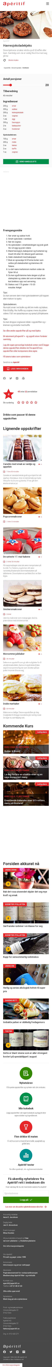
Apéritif (16, 362)
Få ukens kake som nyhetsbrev (17, 356)
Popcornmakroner (12, 516)
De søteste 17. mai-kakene (16, 556)
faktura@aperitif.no (11, 1329)
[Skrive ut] (23, 378)
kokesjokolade (17, 112)
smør (14, 106)
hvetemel (16, 129)
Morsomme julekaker (14, 653)
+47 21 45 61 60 (15, 1286)
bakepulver (16, 126)
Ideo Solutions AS (17, 1359)
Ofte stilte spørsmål (11, 1291)
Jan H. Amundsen (10, 1225)
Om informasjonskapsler (13, 1246)
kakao (14, 145)
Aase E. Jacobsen (10, 1217)
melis (14, 142)
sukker (14, 109)
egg (13, 119)
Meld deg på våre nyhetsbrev (15, 1299)
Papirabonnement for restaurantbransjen (20, 1273)
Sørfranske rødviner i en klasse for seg (23, 926)
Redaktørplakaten (27, 1241)
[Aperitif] (14, 4)
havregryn (16, 122)
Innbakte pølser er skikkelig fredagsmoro (24, 1022)
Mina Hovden (8, 1233)
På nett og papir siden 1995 (14, 1257)
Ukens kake (13, 60)
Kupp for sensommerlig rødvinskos (21, 957)
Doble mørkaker (11, 703)
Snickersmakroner (12, 609)
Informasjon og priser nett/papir (16, 1265)
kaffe (14, 149)
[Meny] (47, 3)
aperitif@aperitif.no (11, 1283)
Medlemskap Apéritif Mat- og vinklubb (19, 1275)
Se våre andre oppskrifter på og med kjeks (22, 331)
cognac (15, 116)
